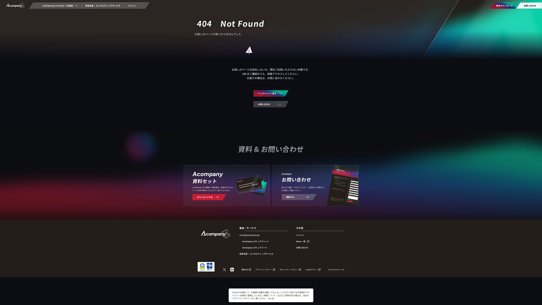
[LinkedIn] (232, 269)
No (273, 298)
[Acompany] (216, 233)
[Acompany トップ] (16, 5)
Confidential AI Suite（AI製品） (58, 5)
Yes (269, 298)
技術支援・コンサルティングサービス (102, 5)
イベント (132, 5)
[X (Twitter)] (224, 269)
